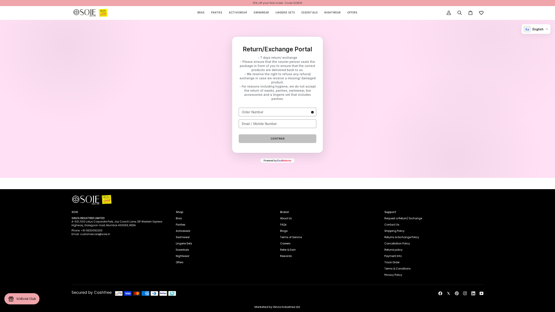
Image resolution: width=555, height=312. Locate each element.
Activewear (183, 231)
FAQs (283, 224)
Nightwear (182, 256)
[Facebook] (440, 293)
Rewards (286, 256)
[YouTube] (481, 293)
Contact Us (391, 224)
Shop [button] (179, 212)
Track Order (392, 262)
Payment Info (393, 256)
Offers (179, 262)
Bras (179, 218)
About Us (286, 218)
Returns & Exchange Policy (401, 237)
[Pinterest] (457, 293)
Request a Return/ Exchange (403, 218)
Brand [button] (284, 212)
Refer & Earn (288, 250)
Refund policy (393, 250)
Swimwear (183, 237)
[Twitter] (449, 293)
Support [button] (390, 212)
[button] (201, 13)
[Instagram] (465, 293)
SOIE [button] (75, 212)
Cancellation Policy (397, 243)
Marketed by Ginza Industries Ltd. (277, 307)
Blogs (284, 231)
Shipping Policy (394, 231)
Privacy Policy (393, 275)
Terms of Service (291, 237)
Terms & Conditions (397, 268)
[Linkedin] (473, 293)
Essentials (182, 250)
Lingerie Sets (184, 243)
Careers (285, 243)
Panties (180, 224)
